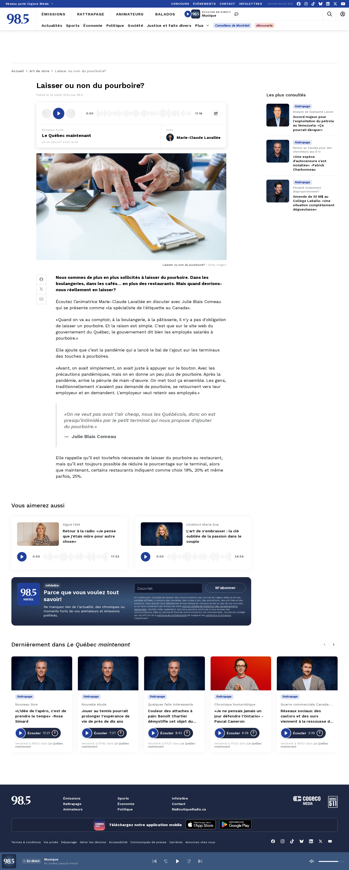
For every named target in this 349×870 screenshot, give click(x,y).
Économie (126, 804)
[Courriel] (41, 299)
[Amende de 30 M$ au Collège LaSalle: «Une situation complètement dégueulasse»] (277, 191)
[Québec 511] (333, 806)
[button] (154, 861)
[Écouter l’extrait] (58, 113)
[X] (335, 4)
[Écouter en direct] (188, 14)
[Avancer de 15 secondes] (70, 113)
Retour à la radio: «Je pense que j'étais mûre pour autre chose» (89, 536)
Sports (123, 798)
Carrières (176, 842)
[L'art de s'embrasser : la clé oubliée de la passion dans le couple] (162, 534)
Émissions (71, 798)
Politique (125, 809)
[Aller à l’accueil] (18, 19)
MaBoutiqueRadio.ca (189, 809)
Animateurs (73, 809)
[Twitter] (41, 289)
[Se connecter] (342, 14)
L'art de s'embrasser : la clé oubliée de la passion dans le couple (213, 536)
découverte (264, 25)
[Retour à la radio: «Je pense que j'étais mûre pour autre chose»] (38, 534)
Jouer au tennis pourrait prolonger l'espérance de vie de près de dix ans (106, 716)
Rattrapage (72, 804)
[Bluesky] (320, 4)
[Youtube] (343, 4)
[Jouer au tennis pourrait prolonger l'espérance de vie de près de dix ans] (108, 673)
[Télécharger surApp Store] (201, 825)
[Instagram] (306, 4)
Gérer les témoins (93, 842)
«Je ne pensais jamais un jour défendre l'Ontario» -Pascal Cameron (238, 716)
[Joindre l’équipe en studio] (236, 14)
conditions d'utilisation (218, 615)
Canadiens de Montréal (232, 25)
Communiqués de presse (148, 842)
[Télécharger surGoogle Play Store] (235, 825)
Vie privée (51, 842)
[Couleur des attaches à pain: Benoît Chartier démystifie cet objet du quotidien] (174, 673)
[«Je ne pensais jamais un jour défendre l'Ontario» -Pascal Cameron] (241, 673)
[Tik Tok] (313, 4)
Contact (178, 804)
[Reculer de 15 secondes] (46, 113)
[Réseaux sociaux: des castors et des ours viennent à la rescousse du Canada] (307, 673)
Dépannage (69, 842)
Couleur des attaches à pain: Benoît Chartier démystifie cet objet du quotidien (170, 716)
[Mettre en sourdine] (311, 861)
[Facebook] (299, 4)
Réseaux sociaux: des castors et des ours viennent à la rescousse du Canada (306, 716)
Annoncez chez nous (200, 842)
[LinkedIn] (328, 4)
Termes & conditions (26, 842)
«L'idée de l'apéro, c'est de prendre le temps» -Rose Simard (40, 716)
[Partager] (216, 113)
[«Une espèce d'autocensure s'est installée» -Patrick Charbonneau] (277, 151)
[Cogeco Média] (307, 803)
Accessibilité (118, 842)
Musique (209, 15)
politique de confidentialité (172, 615)
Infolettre (180, 798)
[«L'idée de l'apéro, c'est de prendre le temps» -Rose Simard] (41, 673)
